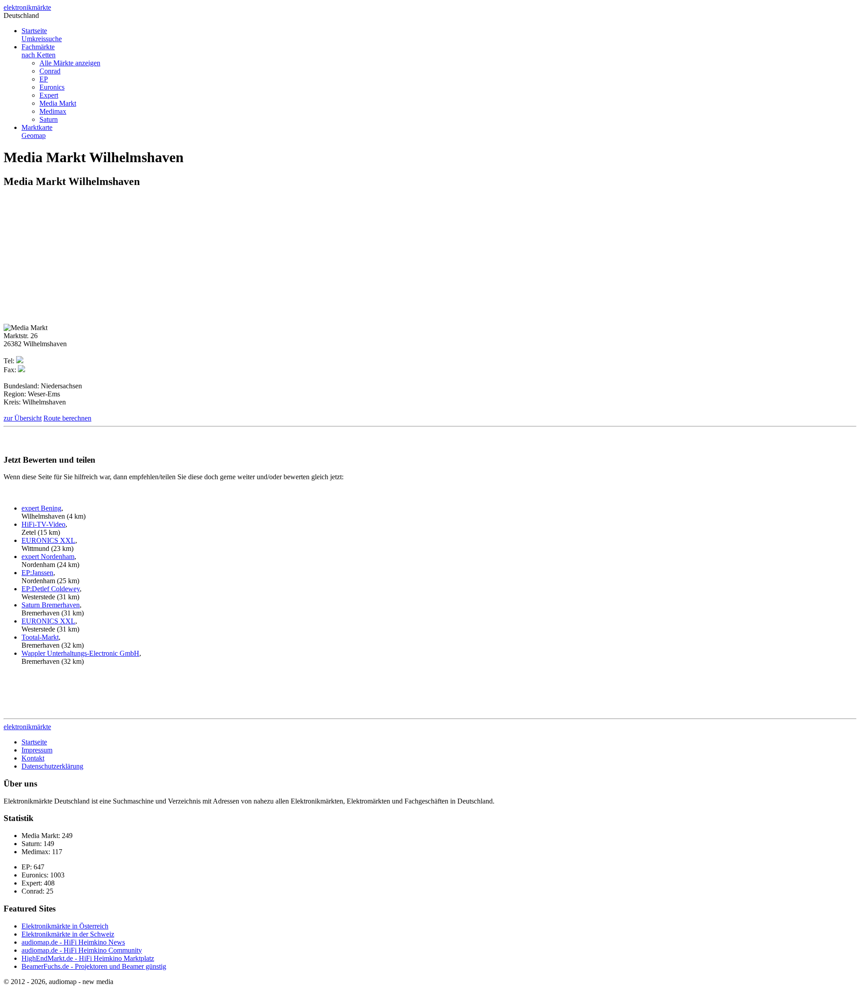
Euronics (51, 87)
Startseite (42, 35)
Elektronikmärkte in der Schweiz (68, 934)
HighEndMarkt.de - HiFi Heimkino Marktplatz (88, 958)
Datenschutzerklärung (52, 766)
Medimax (52, 111)
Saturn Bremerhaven (51, 605)
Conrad (49, 71)
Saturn (48, 119)
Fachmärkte (39, 51)
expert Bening (41, 508)
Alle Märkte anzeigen (69, 63)
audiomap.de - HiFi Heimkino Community (82, 950)
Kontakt (33, 758)
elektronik (27, 7)
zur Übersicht (23, 418)
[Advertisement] (79, 259)
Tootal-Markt (40, 637)
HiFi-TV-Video (43, 524)
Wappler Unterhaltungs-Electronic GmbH (80, 653)
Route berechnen (67, 418)
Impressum (37, 750)
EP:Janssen (37, 572)
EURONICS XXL (48, 540)
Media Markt (57, 103)
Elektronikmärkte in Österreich (65, 926)
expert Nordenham (48, 556)
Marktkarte (37, 131)
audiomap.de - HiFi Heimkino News (73, 942)
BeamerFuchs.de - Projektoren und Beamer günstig (94, 966)
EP (43, 79)
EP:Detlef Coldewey (51, 589)
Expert (48, 95)
